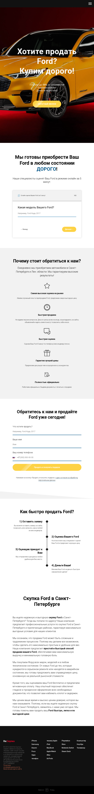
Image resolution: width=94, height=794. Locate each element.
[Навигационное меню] (90, 4)
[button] (47, 433)
